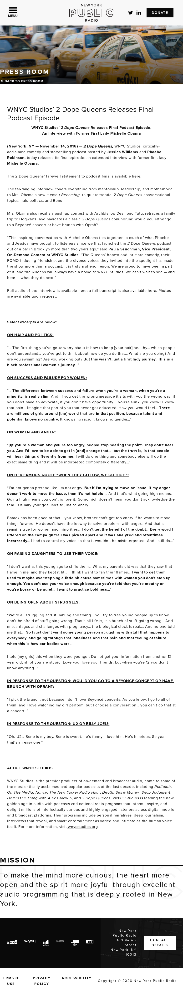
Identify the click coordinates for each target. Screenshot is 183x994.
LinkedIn (139, 12)
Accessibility (77, 978)
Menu (13, 16)
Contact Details (160, 942)
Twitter (131, 12)
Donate (160, 13)
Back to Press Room (24, 81)
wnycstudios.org (82, 826)
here (136, 176)
